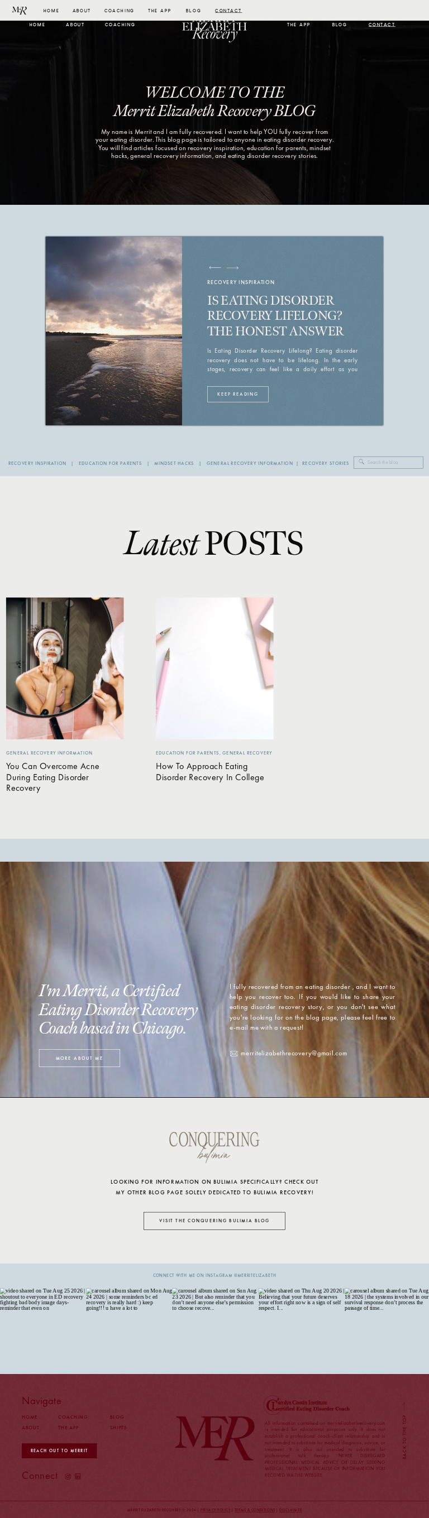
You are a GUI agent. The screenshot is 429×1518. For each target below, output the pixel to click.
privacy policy (216, 1510)
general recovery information (250, 463)
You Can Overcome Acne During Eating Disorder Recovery (52, 777)
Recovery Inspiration (240, 282)
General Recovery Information (49, 753)
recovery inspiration (37, 463)
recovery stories (325, 463)
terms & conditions (255, 1510)
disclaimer (290, 1510)
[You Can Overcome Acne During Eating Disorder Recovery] (65, 668)
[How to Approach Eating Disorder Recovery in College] (215, 668)
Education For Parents (187, 753)
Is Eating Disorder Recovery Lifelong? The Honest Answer (275, 316)
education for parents (110, 463)
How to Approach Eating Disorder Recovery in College (210, 772)
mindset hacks (174, 463)
